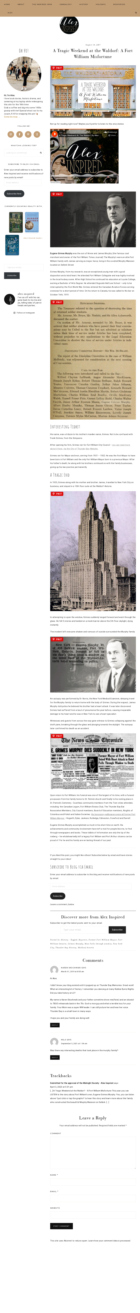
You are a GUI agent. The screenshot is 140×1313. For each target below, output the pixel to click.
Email (54, 1191)
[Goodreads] (37, 134)
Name (54, 1175)
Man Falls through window (98, 944)
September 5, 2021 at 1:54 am (74, 1044)
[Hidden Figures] (32, 222)
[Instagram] (11, 134)
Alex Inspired (70, 24)
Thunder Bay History (66, 947)
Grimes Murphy (75, 944)
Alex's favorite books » (32, 238)
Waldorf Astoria (86, 947)
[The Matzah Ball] (12, 245)
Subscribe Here (14, 194)
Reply (55, 1025)
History (64, 940)
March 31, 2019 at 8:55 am (72, 972)
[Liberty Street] (16, 222)
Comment (55, 1133)
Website (55, 1208)
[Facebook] (19, 134)
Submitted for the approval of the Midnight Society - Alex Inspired (81, 1083)
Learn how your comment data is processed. (109, 1241)
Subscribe (58, 896)
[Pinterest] (28, 134)
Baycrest (83, 940)
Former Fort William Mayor (103, 940)
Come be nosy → (12, 117)
